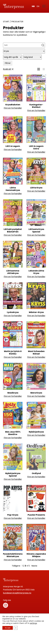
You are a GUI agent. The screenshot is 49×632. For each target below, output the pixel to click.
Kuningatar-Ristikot (36, 106)
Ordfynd (36, 473)
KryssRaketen (12, 104)
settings (33, 623)
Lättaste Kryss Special (36, 230)
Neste (34, 565)
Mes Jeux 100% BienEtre (12, 433)
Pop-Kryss (12, 514)
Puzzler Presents (36, 514)
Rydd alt (7, 69)
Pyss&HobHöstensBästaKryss (12, 555)
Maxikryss (12, 392)
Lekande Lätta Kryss (36, 272)
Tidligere (16, 565)
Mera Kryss (36, 392)
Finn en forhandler (13, 108)
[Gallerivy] (38, 69)
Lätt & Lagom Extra (36, 147)
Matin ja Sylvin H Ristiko (13, 352)
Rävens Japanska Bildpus (36, 555)
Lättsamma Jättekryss (12, 272)
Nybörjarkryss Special (12, 474)
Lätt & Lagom (13, 146)
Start (6, 21)
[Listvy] (43, 69)
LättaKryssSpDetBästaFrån (13, 230)
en (38, 6)
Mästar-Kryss (36, 312)
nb (33, 6)
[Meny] (44, 6)
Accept (7, 628)
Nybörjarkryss (36, 431)
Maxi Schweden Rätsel (36, 352)
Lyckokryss (13, 312)
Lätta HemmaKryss (13, 189)
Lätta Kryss (36, 187)
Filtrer (8, 63)
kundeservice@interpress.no (17, 592)
